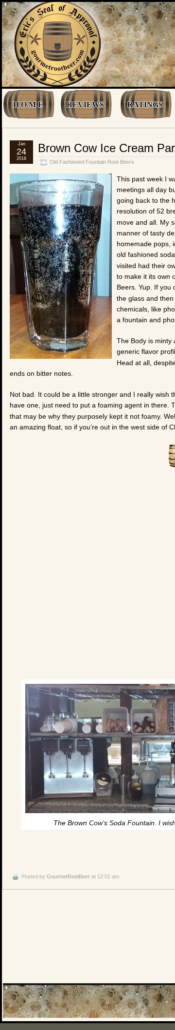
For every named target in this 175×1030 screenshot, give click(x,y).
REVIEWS (85, 104)
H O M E (28, 104)
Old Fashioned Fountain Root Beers (92, 162)
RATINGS (145, 104)
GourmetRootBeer (68, 876)
